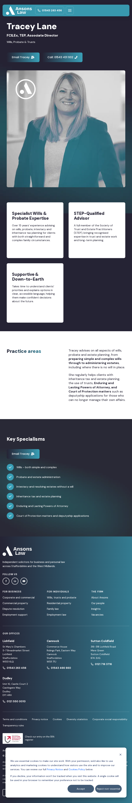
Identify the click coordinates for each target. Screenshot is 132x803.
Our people (97, 603)
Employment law (56, 614)
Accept (81, 788)
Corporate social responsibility (109, 719)
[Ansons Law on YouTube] (23, 581)
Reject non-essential (108, 788)
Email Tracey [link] (21, 57)
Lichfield (8, 641)
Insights (96, 609)
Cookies (57, 719)
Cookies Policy (77, 769)
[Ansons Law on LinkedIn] (15, 581)
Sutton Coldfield (102, 641)
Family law (53, 609)
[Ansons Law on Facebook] (6, 581)
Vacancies (97, 614)
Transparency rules (13, 725)
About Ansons (99, 597)
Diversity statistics (77, 719)
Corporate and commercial (19, 597)
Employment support (15, 614)
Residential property (59, 603)
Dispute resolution (13, 609)
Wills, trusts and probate (61, 597)
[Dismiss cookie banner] (120, 754)
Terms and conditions (15, 719)
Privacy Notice (55, 769)
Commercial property (15, 603)
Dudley (7, 678)
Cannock (53, 641)
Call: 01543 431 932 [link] (60, 57)
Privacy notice (40, 719)
